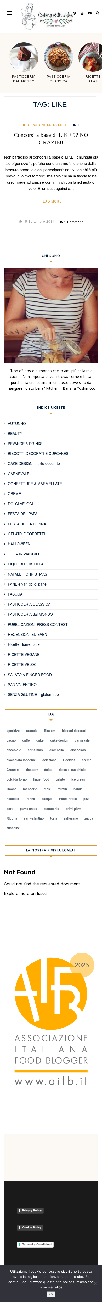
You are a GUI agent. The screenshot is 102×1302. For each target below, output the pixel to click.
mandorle (30, 789)
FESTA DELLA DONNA (27, 523)
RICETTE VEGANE (23, 654)
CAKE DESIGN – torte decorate (34, 463)
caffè (26, 740)
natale (78, 789)
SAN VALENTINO (22, 684)
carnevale (82, 740)
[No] (95, 1283)
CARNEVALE (18, 473)
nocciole (13, 798)
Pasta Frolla (68, 798)
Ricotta (12, 818)
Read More (51, 201)
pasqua (47, 798)
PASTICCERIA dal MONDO (30, 614)
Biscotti (49, 730)
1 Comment (73, 222)
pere (10, 808)
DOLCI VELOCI (20, 503)
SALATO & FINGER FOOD (30, 674)
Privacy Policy (32, 1210)
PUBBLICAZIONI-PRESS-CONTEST (38, 624)
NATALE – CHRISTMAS (27, 574)
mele (47, 789)
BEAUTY (15, 433)
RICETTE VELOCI (23, 664)
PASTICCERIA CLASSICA (29, 604)
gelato (60, 779)
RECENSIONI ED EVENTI (45, 125)
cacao (11, 740)
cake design (59, 740)
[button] (9, 12)
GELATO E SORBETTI (26, 533)
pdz (86, 798)
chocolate (14, 750)
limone (11, 789)
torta (53, 818)
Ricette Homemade (24, 644)
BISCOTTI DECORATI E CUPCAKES (38, 453)
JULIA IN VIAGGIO (23, 554)
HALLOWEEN (19, 543)
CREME (14, 493)
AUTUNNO (17, 423)
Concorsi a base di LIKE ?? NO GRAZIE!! (51, 138)
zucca (88, 818)
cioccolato (78, 750)
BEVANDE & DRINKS (25, 443)
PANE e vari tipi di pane (27, 584)
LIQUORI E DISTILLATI (27, 563)
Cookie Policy (31, 1227)
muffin (62, 789)
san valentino (34, 818)
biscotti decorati (74, 730)
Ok (51, 1294)
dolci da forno (17, 779)
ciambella (56, 750)
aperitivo (13, 730)
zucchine (13, 828)
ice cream (78, 779)
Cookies (69, 759)
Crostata (13, 769)
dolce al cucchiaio (72, 769)
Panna (30, 798)
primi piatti (73, 808)
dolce (48, 769)
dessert (32, 769)
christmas (35, 750)
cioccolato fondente (21, 759)
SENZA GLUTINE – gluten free (33, 694)
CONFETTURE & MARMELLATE (35, 483)
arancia (31, 730)
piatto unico (28, 808)
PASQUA (15, 594)
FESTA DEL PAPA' (23, 513)
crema (87, 759)
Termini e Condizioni (37, 1244)
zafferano (71, 818)
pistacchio (51, 808)
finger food (41, 779)
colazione (49, 759)
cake (40, 740)
